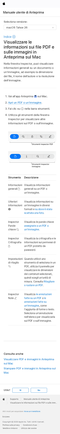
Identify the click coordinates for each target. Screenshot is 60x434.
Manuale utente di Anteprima (23, 12)
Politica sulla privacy (11, 425)
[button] (10, 37)
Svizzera (5, 417)
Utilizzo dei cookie (28, 428)
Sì (20, 390)
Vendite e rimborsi (10, 428)
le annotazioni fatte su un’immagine (35, 302)
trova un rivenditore (32, 411)
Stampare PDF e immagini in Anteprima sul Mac (30, 370)
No (39, 390)
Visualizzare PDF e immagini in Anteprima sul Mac (29, 361)
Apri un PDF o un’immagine (24, 102)
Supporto (14, 399)
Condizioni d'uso (30, 425)
